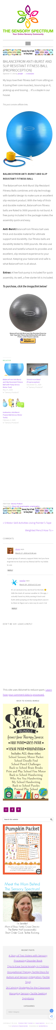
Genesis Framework (20, 1026)
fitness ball (15, 506)
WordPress (43, 1026)
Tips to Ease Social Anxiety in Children (28, 966)
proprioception (24, 506)
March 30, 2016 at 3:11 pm (30, 584)
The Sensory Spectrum (28, 19)
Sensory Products (17, 504)
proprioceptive (34, 506)
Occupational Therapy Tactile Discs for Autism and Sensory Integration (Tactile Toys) (28, 977)
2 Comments (30, 74)
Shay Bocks (40, 1023)
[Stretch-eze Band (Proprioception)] (37, 369)
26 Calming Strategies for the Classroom (28, 987)
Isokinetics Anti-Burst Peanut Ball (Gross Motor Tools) (12, 415)
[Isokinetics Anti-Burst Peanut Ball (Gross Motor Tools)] (13, 402)
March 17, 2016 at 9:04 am (25, 553)
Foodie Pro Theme (25, 1023)
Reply (10, 570)
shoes (17, 549)
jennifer (23, 580)
